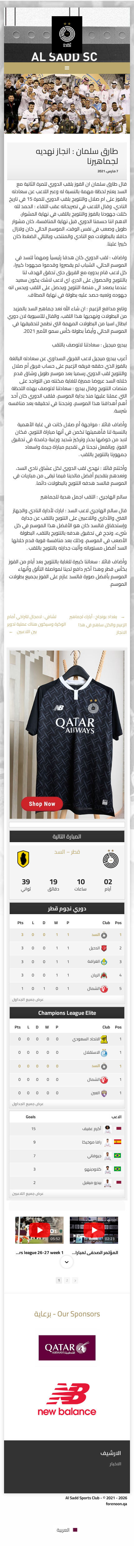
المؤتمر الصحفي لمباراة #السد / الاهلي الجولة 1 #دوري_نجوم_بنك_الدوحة (94, 1252)
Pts (20, 922)
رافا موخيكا (91, 1142)
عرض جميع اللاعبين (28, 1193)
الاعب (117, 1116)
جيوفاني (94, 1155)
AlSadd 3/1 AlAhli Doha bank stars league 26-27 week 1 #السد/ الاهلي (39, 1252)
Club (106, 922)
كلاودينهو (92, 1169)
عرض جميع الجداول (28, 999)
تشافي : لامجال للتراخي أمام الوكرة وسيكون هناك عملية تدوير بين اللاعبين (36, 624)
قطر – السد (67, 852)
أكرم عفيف (91, 1128)
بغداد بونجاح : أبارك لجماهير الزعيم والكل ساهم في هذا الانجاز (98, 624)
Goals (31, 1116)
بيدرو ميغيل (92, 1182)
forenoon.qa (116, 1503)
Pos (118, 922)
